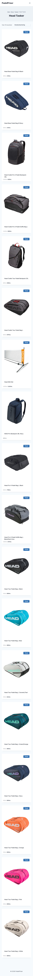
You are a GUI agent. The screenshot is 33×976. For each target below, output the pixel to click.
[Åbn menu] (29, 3)
